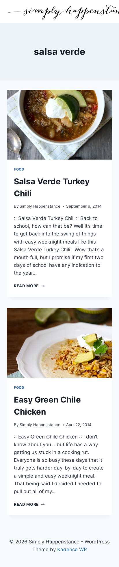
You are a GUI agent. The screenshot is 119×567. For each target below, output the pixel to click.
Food (19, 169)
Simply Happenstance (40, 206)
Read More (29, 286)
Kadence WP (72, 549)
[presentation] (59, 125)
